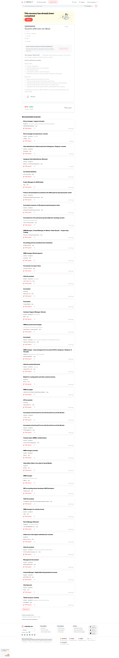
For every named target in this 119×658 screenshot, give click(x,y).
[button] (93, 627)
